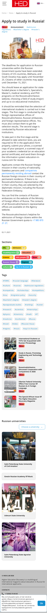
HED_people (22, 257)
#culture (6, 285)
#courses (17, 285)
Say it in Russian (23, 267)
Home (4, 13)
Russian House (10, 262)
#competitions (38, 290)
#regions (6, 328)
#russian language (20, 281)
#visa (5, 295)
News (11, 13)
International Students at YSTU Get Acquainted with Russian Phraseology (30, 340)
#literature (35, 281)
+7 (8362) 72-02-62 (11, 594)
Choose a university (30, 427)
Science (7, 257)
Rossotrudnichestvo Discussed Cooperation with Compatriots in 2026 (30, 369)
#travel (6, 324)
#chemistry (18, 314)
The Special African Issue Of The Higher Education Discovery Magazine (30, 399)
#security (32, 295)
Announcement (17, 27)
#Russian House (27, 324)
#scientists (19, 309)
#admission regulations (34, 285)
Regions (26, 262)
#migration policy (18, 295)
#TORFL (6, 281)
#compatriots (8, 290)
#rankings (29, 305)
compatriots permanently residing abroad (19, 172)
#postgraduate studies (12, 305)
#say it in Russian (30, 328)
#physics (6, 314)
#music (17, 328)
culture (7, 267)
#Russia (32, 319)
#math (29, 314)
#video (15, 324)
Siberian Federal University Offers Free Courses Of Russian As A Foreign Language (30, 384)
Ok (41, 603)
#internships (32, 309)
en (42, 3)
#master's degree (29, 300)
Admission (19, 248)
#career (40, 305)
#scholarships (23, 290)
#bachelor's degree (21, 29)
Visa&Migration (10, 252)
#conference (20, 319)
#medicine (7, 319)
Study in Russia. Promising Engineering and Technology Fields (30, 355)
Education (28, 252)
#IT (36, 314)
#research (7, 309)
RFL (6, 248)
